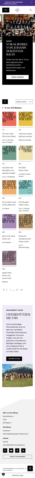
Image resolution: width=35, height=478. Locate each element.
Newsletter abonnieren (17, 456)
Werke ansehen (17, 77)
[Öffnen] (5, 101)
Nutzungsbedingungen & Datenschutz (15, 434)
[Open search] (31, 10)
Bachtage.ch (7, 423)
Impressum (6, 431)
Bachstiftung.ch (8, 416)
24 (21, 290)
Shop (4, 419)
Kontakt (5, 442)
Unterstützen (14, 359)
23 (17, 290)
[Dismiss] (32, 2)
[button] (3, 474)
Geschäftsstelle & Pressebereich (14, 445)
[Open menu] (5, 10)
